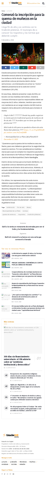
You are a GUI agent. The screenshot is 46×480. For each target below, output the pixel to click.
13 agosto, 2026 (17, 267)
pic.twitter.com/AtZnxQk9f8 (15, 132)
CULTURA (14, 464)
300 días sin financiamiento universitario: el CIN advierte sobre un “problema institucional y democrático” (17, 360)
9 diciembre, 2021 (8, 40)
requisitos (21, 214)
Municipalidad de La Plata (11, 211)
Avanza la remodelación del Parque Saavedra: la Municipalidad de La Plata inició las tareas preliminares (28, 286)
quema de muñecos (9, 214)
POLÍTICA (32, 462)
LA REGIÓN (13, 462)
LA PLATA (9, 11)
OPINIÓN (22, 464)
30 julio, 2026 (17, 290)
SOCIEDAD (5, 464)
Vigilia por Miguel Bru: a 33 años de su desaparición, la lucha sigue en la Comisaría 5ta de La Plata (25, 387)
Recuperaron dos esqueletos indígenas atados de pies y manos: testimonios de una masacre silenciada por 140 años (25, 376)
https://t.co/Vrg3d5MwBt (34, 129)
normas (25, 211)
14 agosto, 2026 (17, 258)
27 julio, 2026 (17, 302)
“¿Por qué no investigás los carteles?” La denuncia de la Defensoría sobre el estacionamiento (26, 297)
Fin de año (20, 207)
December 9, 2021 (11, 139)
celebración (11, 207)
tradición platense (34, 214)
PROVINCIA (23, 462)
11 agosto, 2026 (17, 279)
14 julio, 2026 (17, 313)
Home (3, 11)
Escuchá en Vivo (34, 3)
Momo (29, 207)
